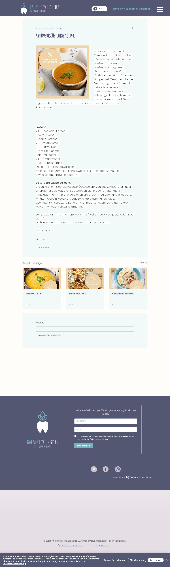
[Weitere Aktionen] (132, 28)
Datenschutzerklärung (71, 545)
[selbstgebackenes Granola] (85, 278)
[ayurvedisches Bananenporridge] (128, 278)
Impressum (102, 545)
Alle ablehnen (137, 560)
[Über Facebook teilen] (37, 239)
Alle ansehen (141, 262)
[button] (160, 9)
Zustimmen (155, 560)
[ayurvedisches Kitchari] (42, 278)
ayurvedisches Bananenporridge (123, 293)
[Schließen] (166, 560)
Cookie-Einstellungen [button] (115, 560)
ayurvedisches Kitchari (33, 293)
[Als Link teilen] (43, 239)
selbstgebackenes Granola (78, 293)
